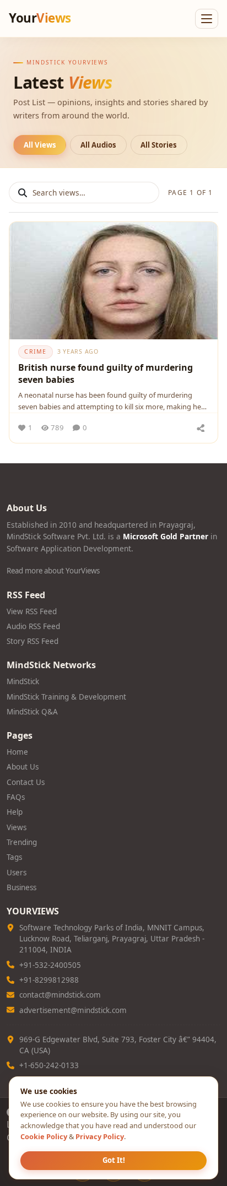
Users (16, 873)
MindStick (23, 681)
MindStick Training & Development (66, 697)
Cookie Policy (43, 1136)
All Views (40, 145)
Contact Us (26, 782)
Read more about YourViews (53, 571)
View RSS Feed (32, 611)
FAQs (16, 797)
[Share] (200, 428)
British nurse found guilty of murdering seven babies (105, 373)
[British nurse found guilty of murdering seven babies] (113, 280)
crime (35, 351)
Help (15, 812)
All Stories (158, 145)
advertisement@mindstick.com (73, 1010)
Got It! (113, 1160)
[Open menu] (206, 19)
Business (21, 887)
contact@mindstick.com (60, 995)
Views (16, 827)
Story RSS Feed (32, 641)
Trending (22, 842)
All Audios (98, 145)
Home (17, 752)
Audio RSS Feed (33, 626)
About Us (23, 767)
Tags (14, 857)
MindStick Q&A (32, 712)
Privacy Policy (99, 1136)
